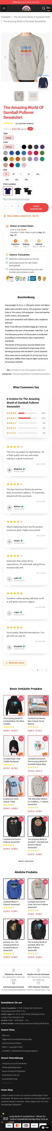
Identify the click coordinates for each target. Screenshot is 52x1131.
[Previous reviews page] (32, 670)
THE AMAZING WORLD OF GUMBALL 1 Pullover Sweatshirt (38, 802)
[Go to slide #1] (19, 96)
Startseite (5, 17)
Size (5, 170)
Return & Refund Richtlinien (13, 1071)
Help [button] (47, 1128)
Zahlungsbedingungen (11, 1067)
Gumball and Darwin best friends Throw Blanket (36, 721)
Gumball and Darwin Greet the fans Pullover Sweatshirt (38, 904)
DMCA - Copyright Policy (12, 1047)
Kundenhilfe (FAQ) (10, 1079)
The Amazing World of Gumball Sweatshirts (24, 21)
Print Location (9, 184)
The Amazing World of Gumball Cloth (32, 17)
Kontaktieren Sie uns (11, 1075)
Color (5, 142)
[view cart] (48, 8)
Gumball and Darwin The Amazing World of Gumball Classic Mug (37, 761)
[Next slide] (47, 57)
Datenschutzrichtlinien (11, 1043)
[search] (43, 8)
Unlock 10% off (5, 1118)
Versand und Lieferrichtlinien (14, 1063)
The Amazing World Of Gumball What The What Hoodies (13, 721)
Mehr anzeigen (26, 861)
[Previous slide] (5, 57)
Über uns (6, 1035)
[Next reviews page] (46, 670)
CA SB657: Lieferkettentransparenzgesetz (20, 1051)
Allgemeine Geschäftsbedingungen (17, 1039)
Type (5, 133)
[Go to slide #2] (33, 96)
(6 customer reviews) (25, 123)
